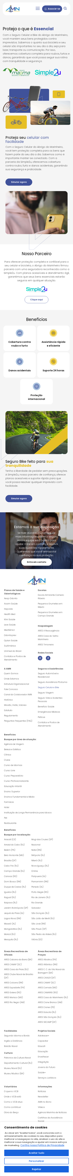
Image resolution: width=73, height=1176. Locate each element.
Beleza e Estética (12, 749)
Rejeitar (36, 1169)
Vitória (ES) (36, 939)
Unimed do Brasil (12, 651)
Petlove (41, 717)
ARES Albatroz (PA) (47, 959)
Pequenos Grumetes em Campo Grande (50, 614)
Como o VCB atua (13, 1101)
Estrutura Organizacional (16, 684)
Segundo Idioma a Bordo (17, 1035)
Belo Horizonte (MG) (14, 855)
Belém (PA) (9, 849)
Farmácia (9, 802)
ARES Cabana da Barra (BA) (18, 959)
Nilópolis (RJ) (38, 855)
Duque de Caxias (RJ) (15, 886)
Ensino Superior (12, 791)
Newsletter (43, 1096)
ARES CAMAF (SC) (13, 964)
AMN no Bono (44, 1101)
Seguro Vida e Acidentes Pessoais (50, 699)
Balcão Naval (10, 1046)
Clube (7, 759)
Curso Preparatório (13, 775)
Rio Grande (37, 902)
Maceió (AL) (10, 923)
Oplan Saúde (10, 640)
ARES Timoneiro (46, 644)
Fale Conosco (11, 689)
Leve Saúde (10, 624)
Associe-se (54, 8)
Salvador (36, 907)
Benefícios (10, 734)
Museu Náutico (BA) (14, 1073)
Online (34, 871)
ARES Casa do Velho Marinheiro (48, 637)
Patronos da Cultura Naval (17, 1057)
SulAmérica (10, 645)
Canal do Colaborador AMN (18, 694)
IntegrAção (43, 1061)
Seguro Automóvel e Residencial (48, 675)
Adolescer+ (43, 1035)
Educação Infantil (13, 786)
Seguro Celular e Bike (48, 687)
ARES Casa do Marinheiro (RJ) (53, 997)
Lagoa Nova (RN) (12, 918)
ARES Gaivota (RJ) (47, 1012)
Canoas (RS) (10, 876)
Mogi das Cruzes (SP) (42, 839)
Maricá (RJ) (9, 934)
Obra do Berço (11, 1112)
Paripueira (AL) (38, 876)
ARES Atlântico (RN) (47, 964)
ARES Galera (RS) (12, 992)
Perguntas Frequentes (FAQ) (18, 720)
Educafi (41, 1046)
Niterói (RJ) (36, 860)
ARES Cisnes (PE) (46, 1007)
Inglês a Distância (13, 1040)
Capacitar (43, 1040)
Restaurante (10, 823)
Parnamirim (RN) (39, 881)
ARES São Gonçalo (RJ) (49, 1017)
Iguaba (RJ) (10, 892)
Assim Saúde (11, 603)
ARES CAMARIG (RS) (48, 992)
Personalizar (36, 1161)
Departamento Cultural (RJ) (18, 1063)
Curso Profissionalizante (16, 781)
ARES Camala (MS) (47, 987)
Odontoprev (10, 635)
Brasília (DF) (10, 860)
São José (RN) (38, 923)
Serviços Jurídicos (47, 1077)
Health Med (9, 614)
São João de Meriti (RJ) (42, 918)
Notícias (42, 1091)
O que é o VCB (11, 1091)
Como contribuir (12, 1107)
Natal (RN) (36, 849)
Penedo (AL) (37, 886)
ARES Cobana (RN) (13, 982)
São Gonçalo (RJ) (40, 913)
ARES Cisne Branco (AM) (50, 1002)
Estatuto (8, 710)
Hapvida (8, 608)
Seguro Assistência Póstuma (52, 682)
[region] (36, 1149)
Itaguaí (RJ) (10, 897)
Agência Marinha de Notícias (52, 1112)
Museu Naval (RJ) (13, 1068)
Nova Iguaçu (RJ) (40, 865)
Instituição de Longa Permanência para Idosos (28, 812)
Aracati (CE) (10, 839)
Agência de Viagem (14, 744)
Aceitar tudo (36, 1153)
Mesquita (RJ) (11, 939)
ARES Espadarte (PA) (14, 987)
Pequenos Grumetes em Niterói (50, 605)
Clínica (7, 754)
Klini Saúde (9, 619)
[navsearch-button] (65, 9)
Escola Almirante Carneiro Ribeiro (51, 597)
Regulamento (11, 715)
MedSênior (9, 630)
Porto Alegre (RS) (39, 892)
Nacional (35, 844)
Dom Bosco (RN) (12, 881)
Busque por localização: (17, 834)
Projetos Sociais (46, 1030)
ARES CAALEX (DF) (47, 977)
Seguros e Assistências (50, 668)
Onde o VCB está (12, 1096)
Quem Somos (11, 673)
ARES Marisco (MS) (13, 997)
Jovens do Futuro (46, 1067)
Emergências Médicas (49, 711)
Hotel (6, 807)
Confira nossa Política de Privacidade (42, 1145)
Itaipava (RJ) (10, 902)
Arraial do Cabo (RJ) (14, 844)
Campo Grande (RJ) (14, 871)
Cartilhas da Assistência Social (50, 1119)
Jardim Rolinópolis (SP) (16, 907)
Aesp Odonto (10, 598)
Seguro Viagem (46, 692)
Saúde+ (42, 1072)
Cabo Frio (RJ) (11, 865)
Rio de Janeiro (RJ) (40, 897)
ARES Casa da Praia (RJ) (16, 969)
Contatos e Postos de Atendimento (49, 724)
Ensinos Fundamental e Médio (19, 796)
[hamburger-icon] (37, 8)
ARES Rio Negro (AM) (14, 1002)
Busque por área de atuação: (20, 739)
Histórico (8, 699)
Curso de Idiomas (13, 765)
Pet (5, 817)
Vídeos (41, 1107)
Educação (43, 1051)
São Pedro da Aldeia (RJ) (43, 934)
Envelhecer (43, 1056)
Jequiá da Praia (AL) (14, 913)
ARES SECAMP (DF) (47, 1022)
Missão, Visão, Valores (15, 705)
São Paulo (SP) (39, 928)
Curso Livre (9, 770)
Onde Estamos (11, 678)
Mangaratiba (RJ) (13, 928)
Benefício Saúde (46, 706)
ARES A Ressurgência (48, 630)
